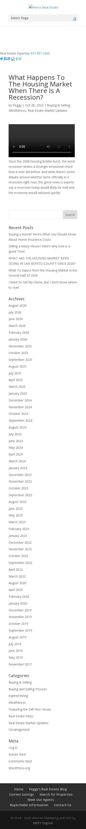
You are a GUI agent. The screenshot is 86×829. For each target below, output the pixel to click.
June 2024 (16, 441)
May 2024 (16, 447)
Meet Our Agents (41, 800)
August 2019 (17, 637)
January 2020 (18, 603)
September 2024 (20, 420)
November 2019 (20, 617)
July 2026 (15, 312)
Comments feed (20, 761)
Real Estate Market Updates (47, 110)
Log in (13, 747)
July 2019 (15, 644)
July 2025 (15, 373)
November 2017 (20, 664)
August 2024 (17, 427)
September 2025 (20, 359)
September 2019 (20, 630)
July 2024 (15, 434)
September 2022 (20, 563)
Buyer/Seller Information (29, 805)
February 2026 (19, 332)
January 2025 (18, 393)
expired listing (18, 696)
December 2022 (20, 542)
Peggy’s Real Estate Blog (48, 789)
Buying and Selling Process (28, 689)
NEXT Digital (43, 823)
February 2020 (19, 596)
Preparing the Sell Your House (30, 709)
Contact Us (62, 805)
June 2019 (16, 651)
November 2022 (20, 549)
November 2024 (20, 407)
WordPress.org (19, 768)
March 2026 (17, 326)
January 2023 (18, 536)
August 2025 (17, 366)
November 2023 (20, 481)
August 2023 (17, 502)
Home (18, 789)
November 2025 (20, 346)
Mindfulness (17, 110)
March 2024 (17, 461)
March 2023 (17, 522)
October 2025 (18, 353)
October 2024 (18, 414)
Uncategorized (19, 729)
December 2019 (20, 610)
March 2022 (17, 576)
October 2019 (18, 623)
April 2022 (16, 569)
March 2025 (17, 386)
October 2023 (18, 488)
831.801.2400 (40, 53)
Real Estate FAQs (21, 716)
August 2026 (17, 305)
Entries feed (17, 754)
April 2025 (16, 380)
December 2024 (20, 400)
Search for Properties (55, 794)
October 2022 (18, 556)
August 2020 (17, 583)
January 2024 (18, 468)
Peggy (17, 105)
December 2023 (20, 475)
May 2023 (16, 515)
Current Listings (21, 794)
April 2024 (16, 454)
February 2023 (19, 529)
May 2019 (16, 657)
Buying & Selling (58, 105)
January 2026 (18, 339)
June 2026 (16, 319)
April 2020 (16, 590)
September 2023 (20, 495)
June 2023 (16, 509)
